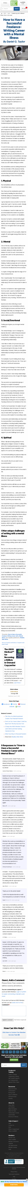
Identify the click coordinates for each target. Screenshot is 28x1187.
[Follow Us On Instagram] (17, 1052)
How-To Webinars (13, 1094)
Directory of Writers (13, 1116)
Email (18, 707)
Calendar (11, 1143)
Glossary (11, 1098)
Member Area (12, 1137)
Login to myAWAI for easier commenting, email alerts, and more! (14, 994)
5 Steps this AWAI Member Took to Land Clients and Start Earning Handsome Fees (15, 729)
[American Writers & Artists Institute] (14, 3)
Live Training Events (13, 1080)
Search (16, 8)
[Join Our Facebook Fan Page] (3, 1052)
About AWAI (11, 1105)
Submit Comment (8, 1020)
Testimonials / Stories (14, 1113)
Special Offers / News (14, 1082)
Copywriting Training (14, 1076)
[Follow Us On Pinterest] (10, 1052)
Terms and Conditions (14, 1174)
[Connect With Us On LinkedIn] (14, 1052)
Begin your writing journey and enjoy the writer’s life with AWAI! (14, 1057)
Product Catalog (13, 1074)
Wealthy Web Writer (17, 737)
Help (10, 1123)
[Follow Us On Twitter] (6, 1052)
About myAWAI (12, 1139)
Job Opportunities (13, 1145)
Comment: (6, 1005)
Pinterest (23, 704)
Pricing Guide (12, 1092)
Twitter (15, 704)
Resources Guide (13, 1089)
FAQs (10, 1127)
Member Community (14, 1141)
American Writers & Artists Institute (18, 1168)
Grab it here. (14, 1185)
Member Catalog (13, 1147)
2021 (5, 13)
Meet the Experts (13, 1109)
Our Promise (11, 1107)
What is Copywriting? (14, 1129)
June (9, 13)
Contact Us (11, 1125)
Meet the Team (12, 1111)
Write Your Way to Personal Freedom (15, 734)
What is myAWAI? (13, 1131)
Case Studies (12, 1114)
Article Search (12, 1090)
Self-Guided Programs (14, 1078)
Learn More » (17, 683)
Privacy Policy (14, 1171)
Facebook (7, 704)
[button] (5, 3)
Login (10, 1149)
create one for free (17, 1002)
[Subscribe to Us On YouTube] (21, 1052)
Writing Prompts (12, 1096)
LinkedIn (11, 707)
